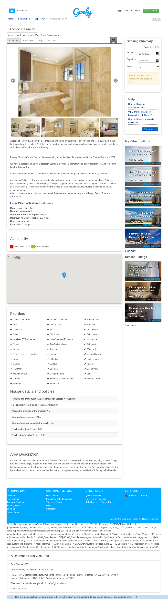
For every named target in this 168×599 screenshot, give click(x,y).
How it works (52, 495)
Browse (22, 11)
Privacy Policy (14, 505)
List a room (151, 11)
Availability (28, 40)
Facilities (51, 40)
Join (137, 11)
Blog (48, 505)
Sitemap (11, 509)
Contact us (51, 509)
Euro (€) (144, 495)
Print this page (95, 495)
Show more (15, 196)
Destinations (13, 512)
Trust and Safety (54, 502)
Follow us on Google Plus (100, 502)
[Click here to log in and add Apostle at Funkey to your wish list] (113, 40)
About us (11, 495)
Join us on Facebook (97, 499)
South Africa (24, 19)
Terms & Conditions (16, 502)
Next (115, 80)
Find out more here (122, 597)
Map (40, 40)
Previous (13, 80)
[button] (64, 275)
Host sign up (13, 499)
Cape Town (40, 19)
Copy (157, 19)
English (132, 495)
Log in (128, 11)
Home (10, 19)
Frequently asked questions (59, 499)
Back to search (14, 35)
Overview (13, 40)
